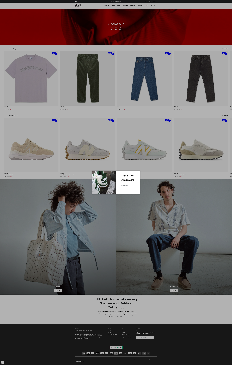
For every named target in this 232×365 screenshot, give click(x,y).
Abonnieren (128, 189)
